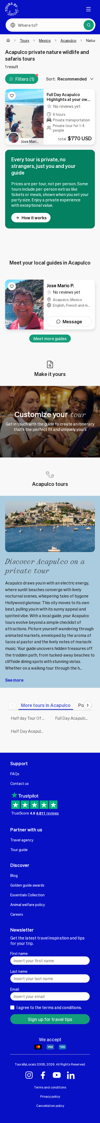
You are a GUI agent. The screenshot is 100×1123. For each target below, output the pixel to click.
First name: (19, 953)
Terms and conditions (50, 1087)
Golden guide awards (27, 885)
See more (14, 680)
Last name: (19, 971)
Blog (14, 875)
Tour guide (19, 849)
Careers (16, 914)
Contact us (19, 783)
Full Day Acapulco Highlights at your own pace (73, 718)
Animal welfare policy (27, 904)
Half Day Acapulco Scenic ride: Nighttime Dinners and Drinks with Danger (29, 731)
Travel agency (21, 840)
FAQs (14, 773)
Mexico (45, 40)
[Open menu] (88, 9)
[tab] (45, 705)
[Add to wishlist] (12, 95)
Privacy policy (50, 1096)
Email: (14, 989)
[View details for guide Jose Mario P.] (50, 304)
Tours (24, 40)
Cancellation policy (50, 1106)
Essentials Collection (27, 894)
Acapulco (68, 40)
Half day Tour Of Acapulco (29, 718)
